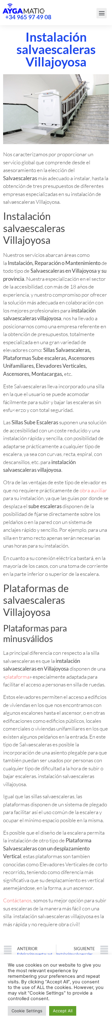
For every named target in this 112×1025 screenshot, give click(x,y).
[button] (101, 13)
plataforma (17, 676)
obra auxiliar (93, 490)
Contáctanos (17, 900)
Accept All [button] (62, 1010)
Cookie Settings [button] (27, 1010)
